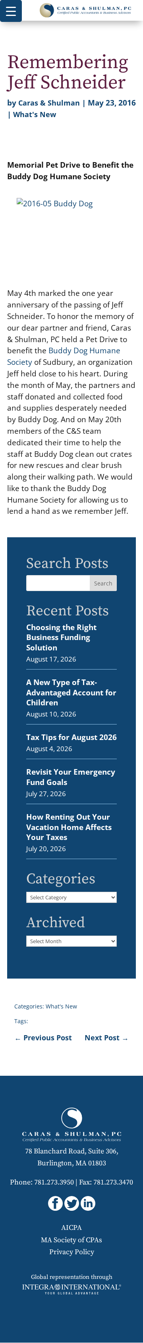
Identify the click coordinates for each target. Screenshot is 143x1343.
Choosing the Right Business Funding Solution (61, 637)
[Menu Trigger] (11, 11)
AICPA (71, 1227)
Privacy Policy (71, 1252)
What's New (34, 114)
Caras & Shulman (49, 103)
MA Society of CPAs (71, 1240)
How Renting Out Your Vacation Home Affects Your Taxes (69, 826)
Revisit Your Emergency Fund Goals (70, 776)
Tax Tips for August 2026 (71, 737)
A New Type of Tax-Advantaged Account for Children (71, 692)
